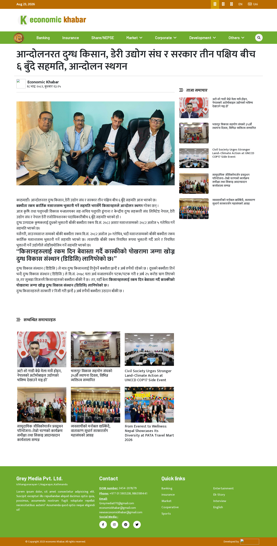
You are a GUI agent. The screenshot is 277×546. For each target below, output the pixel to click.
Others (234, 37)
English (218, 507)
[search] (259, 37)
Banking (43, 37)
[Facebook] (215, 4)
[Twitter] (223, 4)
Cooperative (170, 507)
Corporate (163, 37)
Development (200, 37)
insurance (168, 494)
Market (132, 37)
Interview (219, 501)
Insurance (70, 37)
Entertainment (223, 488)
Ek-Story (219, 494)
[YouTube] (231, 4)
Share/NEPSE (102, 37)
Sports (166, 513)
